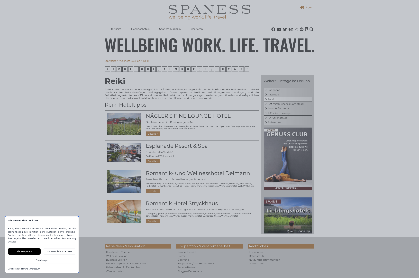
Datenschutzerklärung (18, 269)
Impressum (34, 269)
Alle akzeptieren (24, 251)
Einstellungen (42, 260)
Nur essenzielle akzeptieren (59, 251)
